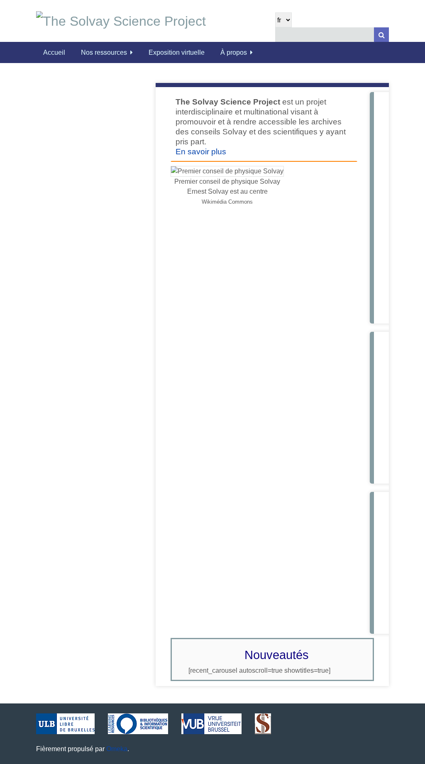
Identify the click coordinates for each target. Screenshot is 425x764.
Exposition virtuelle (177, 52)
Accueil (54, 52)
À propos (233, 52)
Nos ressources (104, 52)
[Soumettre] (381, 34)
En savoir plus (201, 151)
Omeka (116, 748)
